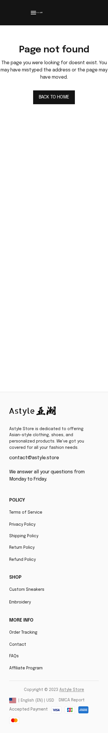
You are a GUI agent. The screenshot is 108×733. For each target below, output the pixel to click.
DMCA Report (72, 700)
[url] (71, 690)
